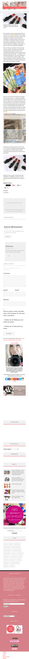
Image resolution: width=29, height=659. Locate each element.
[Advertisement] (16, 408)
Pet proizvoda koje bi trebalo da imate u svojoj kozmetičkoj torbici (18, 491)
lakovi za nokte (16, 547)
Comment (6, 273)
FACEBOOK (14, 454)
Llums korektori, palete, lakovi (14, 202)
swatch (6, 566)
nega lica (6, 556)
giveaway (17, 544)
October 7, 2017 (8, 229)
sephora (6, 563)
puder (5, 559)
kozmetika (7, 547)
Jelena (13, 98)
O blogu (4, 652)
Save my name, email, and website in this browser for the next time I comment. (14, 313)
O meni (4, 653)
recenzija (12, 559)
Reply (8, 236)
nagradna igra (16, 550)
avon (5, 544)
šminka (12, 566)
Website (6, 300)
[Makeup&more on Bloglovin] (14, 642)
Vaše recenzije (6, 656)
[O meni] (14, 373)
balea (10, 544)
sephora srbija (15, 563)
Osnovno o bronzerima (17, 484)
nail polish (7, 553)
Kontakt (4, 658)
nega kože (20, 553)
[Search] (25, 12)
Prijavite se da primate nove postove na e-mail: (14, 528)
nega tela (14, 556)
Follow (14, 381)
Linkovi (4, 655)
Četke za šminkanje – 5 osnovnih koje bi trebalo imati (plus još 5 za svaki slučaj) (18, 479)
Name (5, 290)
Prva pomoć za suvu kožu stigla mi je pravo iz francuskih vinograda (14, 210)
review (19, 559)
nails (13, 553)
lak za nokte (7, 550)
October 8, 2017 (10, 248)
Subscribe (6, 606)
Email (17, 290)
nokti (20, 556)
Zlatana (9, 246)
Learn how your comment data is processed (13, 339)
